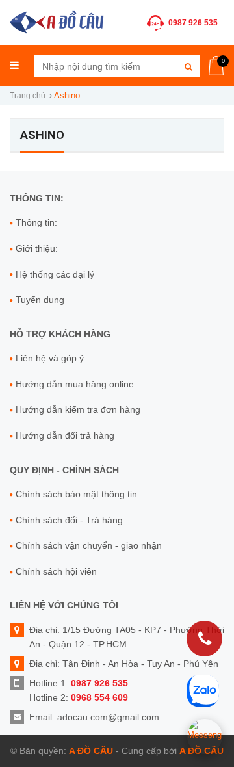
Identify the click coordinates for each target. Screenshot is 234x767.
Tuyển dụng (40, 299)
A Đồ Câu (91, 751)
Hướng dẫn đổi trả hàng (65, 435)
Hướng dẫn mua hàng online (75, 384)
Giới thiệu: (37, 248)
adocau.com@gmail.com (108, 717)
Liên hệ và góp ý (50, 358)
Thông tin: (36, 222)
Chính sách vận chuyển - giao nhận (89, 545)
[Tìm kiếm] (188, 66)
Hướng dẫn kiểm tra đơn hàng (78, 409)
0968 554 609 (99, 697)
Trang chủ (28, 95)
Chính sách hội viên (56, 571)
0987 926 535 (193, 22)
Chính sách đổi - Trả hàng (69, 520)
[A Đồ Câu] (57, 21)
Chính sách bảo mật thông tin (76, 494)
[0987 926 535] (204, 638)
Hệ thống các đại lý (55, 274)
